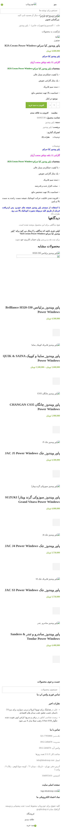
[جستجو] (3, 10)
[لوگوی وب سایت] (31, 4)
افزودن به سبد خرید (36, 105)
